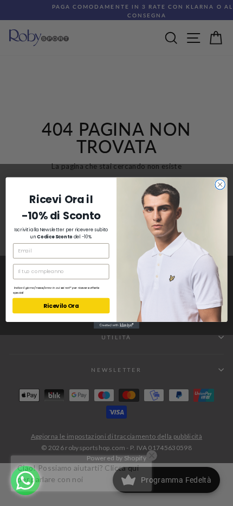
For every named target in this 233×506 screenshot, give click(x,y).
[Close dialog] (220, 184)
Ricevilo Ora (61, 306)
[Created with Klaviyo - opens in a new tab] (116, 325)
